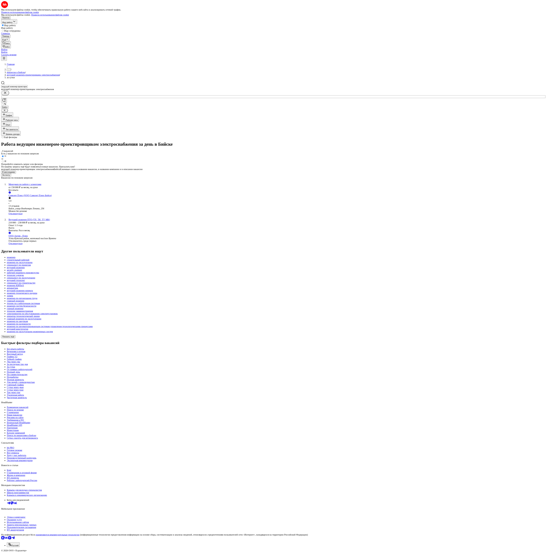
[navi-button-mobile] (4, 58)
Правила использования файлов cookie (50, 15)
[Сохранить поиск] (4, 100)
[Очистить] (5, 93)
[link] (6, 43)
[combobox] (14, 86)
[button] (4, 49)
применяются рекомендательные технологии (57, 535)
